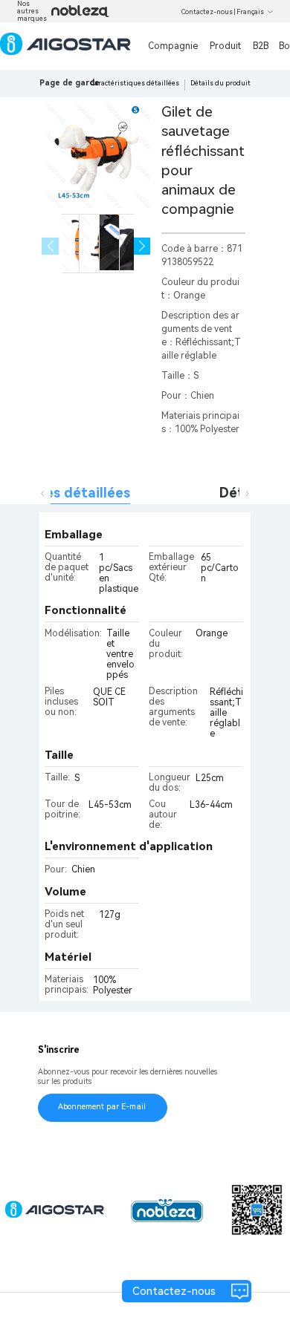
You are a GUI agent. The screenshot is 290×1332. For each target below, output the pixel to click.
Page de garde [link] (69, 83)
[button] (142, 246)
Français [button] (250, 12)
